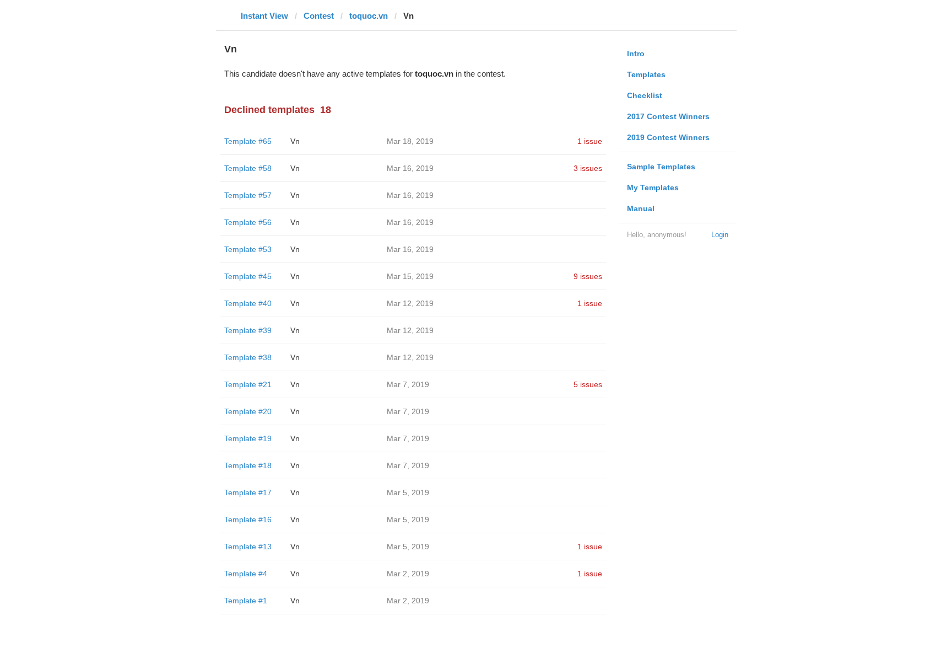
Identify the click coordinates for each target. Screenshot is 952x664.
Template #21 (248, 384)
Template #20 (248, 411)
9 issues (588, 276)
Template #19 (248, 438)
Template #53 (248, 249)
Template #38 (248, 357)
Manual (640, 208)
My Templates (653, 187)
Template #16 (248, 519)
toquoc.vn (368, 15)
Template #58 (248, 168)
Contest (319, 15)
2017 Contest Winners (668, 116)
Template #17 (248, 492)
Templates (646, 74)
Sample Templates (661, 166)
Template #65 (248, 141)
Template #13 (248, 546)
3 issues (588, 168)
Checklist (644, 95)
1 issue (589, 141)
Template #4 (245, 573)
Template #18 (248, 465)
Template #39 (248, 330)
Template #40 (248, 303)
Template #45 (248, 276)
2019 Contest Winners (668, 137)
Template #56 (248, 222)
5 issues (588, 384)
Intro (636, 53)
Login (719, 235)
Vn (295, 141)
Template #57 (248, 195)
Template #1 (245, 600)
